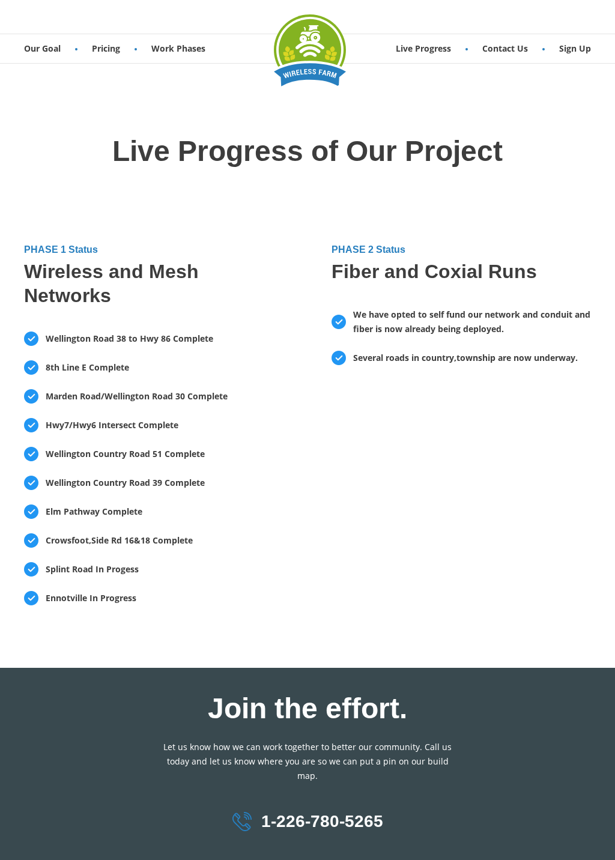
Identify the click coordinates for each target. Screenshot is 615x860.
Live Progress (423, 48)
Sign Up (575, 48)
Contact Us (505, 48)
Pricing (106, 48)
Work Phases (178, 48)
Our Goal (42, 48)
